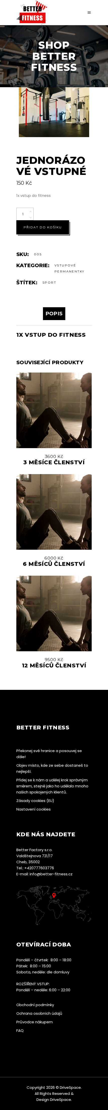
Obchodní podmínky (35, 1004)
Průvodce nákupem (34, 1022)
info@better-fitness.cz (51, 874)
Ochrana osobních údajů (39, 1013)
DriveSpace (70, 1087)
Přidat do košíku (43, 227)
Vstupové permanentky (69, 268)
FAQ (20, 1030)
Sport (49, 282)
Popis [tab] (54, 314)
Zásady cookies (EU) (35, 800)
